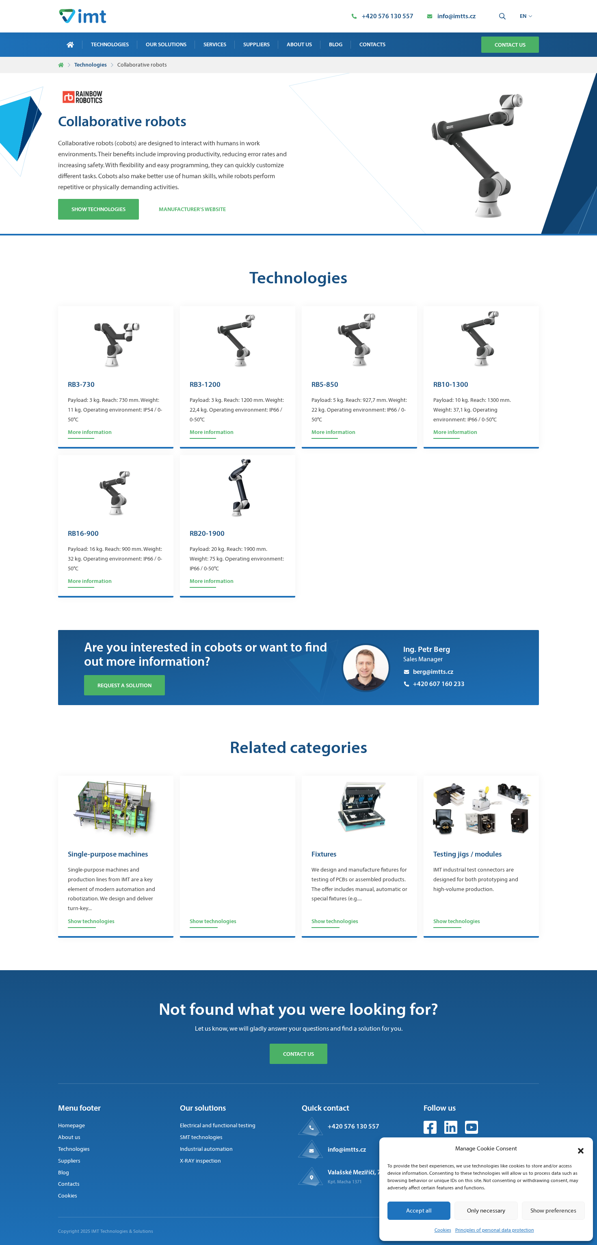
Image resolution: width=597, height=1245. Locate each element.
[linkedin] (451, 1131)
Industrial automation (206, 1149)
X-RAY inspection (200, 1160)
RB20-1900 (207, 534)
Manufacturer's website (192, 209)
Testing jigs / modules (467, 854)
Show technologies (98, 209)
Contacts (372, 44)
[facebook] (431, 1131)
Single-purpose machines (108, 854)
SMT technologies (201, 1137)
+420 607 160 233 (439, 684)
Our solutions (166, 44)
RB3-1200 (205, 385)
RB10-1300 (450, 385)
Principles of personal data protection (494, 1230)
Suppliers (256, 44)
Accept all (419, 1210)
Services (214, 44)
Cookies (443, 1230)
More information (90, 432)
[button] (581, 1149)
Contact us (510, 44)
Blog (335, 44)
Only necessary (486, 1210)
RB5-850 (324, 385)
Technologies (110, 44)
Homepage (71, 1125)
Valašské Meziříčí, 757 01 (362, 1172)
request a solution (124, 685)
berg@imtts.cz (433, 671)
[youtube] (471, 1131)
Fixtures (324, 854)
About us (299, 44)
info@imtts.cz (347, 1149)
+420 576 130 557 (353, 1126)
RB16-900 (83, 534)
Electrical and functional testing (217, 1125)
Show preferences (553, 1210)
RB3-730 (81, 385)
